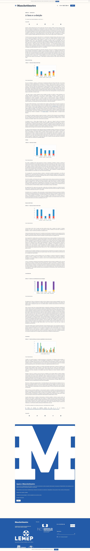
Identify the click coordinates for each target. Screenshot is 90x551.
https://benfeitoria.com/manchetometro (34, 492)
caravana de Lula (55, 106)
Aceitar (56, 549)
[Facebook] (60, 5)
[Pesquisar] (57, 5)
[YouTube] (66, 5)
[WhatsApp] (61, 24)
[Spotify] (64, 524)
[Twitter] (61, 5)
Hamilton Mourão (45, 111)
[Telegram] (53, 24)
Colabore (57, 1)
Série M (27, 12)
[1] (36, 393)
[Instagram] (63, 5)
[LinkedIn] (64, 5)
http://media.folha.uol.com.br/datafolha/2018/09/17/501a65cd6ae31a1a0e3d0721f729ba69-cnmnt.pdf (42, 409)
